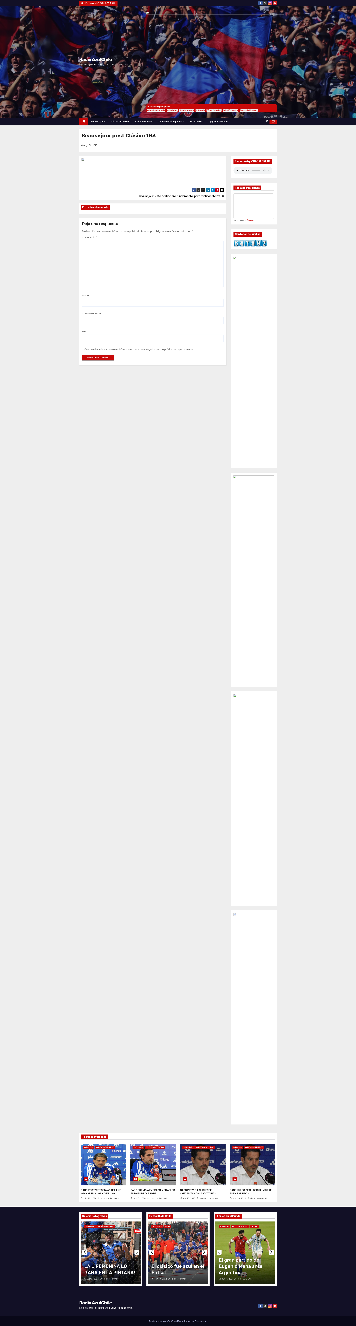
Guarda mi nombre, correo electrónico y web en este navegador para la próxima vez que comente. (138, 349)
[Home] (83, 121)
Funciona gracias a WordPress (163, 1321)
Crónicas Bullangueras (170, 121)
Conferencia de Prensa (105, 1147)
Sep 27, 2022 (161, 1278)
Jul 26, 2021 (228, 1278)
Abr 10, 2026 (189, 1198)
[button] (267, 121)
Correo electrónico (93, 313)
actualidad (172, 110)
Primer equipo (98, 121)
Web (84, 331)
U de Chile (200, 110)
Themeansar (201, 1321)
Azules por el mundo (240, 1226)
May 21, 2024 (94, 1278)
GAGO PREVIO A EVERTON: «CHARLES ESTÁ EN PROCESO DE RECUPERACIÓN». (152, 1193)
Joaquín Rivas (178, 1278)
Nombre (87, 295)
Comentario (89, 237)
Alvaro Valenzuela (109, 1198)
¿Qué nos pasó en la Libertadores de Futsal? (173, 1266)
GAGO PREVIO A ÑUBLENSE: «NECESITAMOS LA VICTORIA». (198, 1192)
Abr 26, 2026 (90, 1198)
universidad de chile (156, 110)
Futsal (167, 1226)
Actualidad (88, 1147)
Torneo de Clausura (248, 110)
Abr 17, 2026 (140, 1198)
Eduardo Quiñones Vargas (117, 1278)
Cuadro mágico (187, 110)
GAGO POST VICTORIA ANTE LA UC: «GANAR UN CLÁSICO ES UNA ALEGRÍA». (101, 1193)
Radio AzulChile (95, 59)
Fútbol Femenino (214, 110)
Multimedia (196, 121)
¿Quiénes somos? (219, 121)
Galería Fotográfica (105, 1226)
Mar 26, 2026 (240, 1198)
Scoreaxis (250, 220)
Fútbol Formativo (230, 110)
